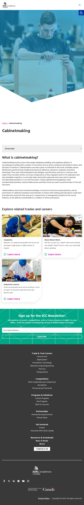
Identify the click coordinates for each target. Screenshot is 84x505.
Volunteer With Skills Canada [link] (42, 431)
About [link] (42, 444)
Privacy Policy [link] (44, 498)
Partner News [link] (42, 418)
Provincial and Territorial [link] (42, 388)
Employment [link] (42, 360)
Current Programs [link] (42, 398)
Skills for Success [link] (42, 405)
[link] (81, 12)
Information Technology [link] (42, 363)
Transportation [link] (42, 372)
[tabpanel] (42, 177)
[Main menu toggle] (79, 5)
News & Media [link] (42, 441)
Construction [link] (42, 357)
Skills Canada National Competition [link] (42, 382)
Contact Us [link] (42, 449)
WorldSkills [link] (42, 385)
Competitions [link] (42, 379)
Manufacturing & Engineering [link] (42, 366)
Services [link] (42, 369)
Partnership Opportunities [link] (42, 415)
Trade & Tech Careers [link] (42, 353)
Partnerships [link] (42, 411)
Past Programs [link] (42, 401)
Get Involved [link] (42, 425)
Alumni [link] (42, 428)
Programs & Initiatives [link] (42, 395)
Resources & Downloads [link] (42, 438)
